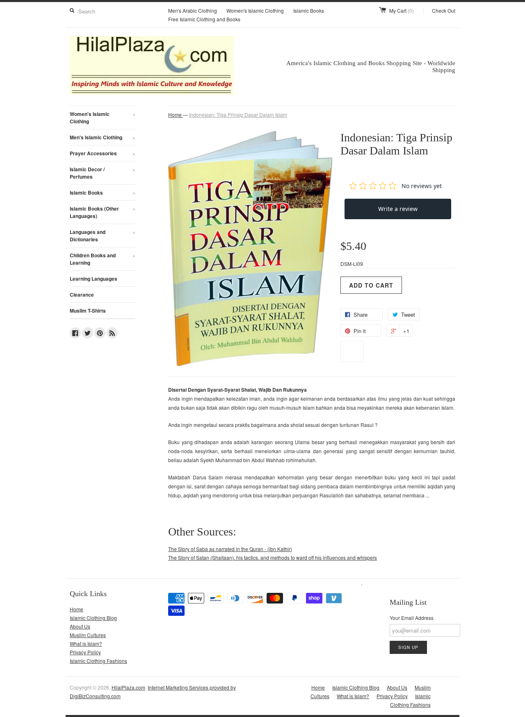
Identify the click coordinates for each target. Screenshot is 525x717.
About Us (80, 626)
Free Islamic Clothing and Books (204, 19)
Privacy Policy (85, 652)
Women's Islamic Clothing (255, 10)
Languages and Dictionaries (102, 235)
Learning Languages (93, 278)
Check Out (443, 10)
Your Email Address (412, 617)
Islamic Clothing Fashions (98, 660)
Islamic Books (308, 10)
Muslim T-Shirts (88, 310)
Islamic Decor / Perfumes (102, 173)
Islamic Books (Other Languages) (102, 212)
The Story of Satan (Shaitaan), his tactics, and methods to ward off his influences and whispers (272, 557)
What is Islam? (86, 643)
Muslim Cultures (88, 634)
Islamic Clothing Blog (93, 617)
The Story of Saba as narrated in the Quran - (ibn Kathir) (230, 548)
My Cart (401, 10)
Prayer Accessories (102, 153)
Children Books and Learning (102, 259)
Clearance (82, 294)
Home (76, 609)
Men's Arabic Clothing (192, 10)
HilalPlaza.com (128, 687)
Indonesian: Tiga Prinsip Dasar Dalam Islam (238, 114)
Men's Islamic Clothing (102, 137)
